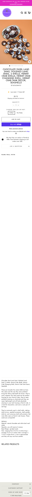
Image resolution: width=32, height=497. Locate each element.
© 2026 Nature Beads (16, 495)
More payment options (16, 129)
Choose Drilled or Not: (16, 109)
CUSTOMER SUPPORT (15, 488)
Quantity (16, 102)
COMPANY (15, 484)
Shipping (10, 98)
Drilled (12, 113)
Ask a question (16, 146)
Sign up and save (16, 492)
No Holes (19, 113)
